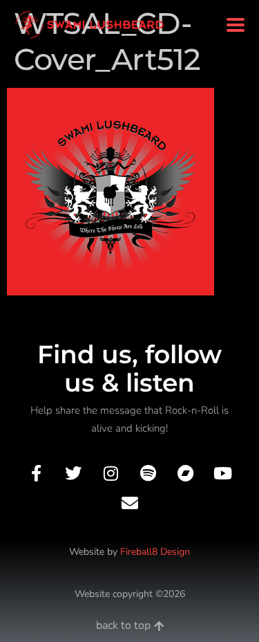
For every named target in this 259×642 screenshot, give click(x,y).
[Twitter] (73, 473)
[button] (235, 25)
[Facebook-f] (35, 473)
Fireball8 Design (155, 551)
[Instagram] (111, 473)
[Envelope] (129, 503)
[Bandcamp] (185, 473)
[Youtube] (223, 473)
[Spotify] (148, 473)
